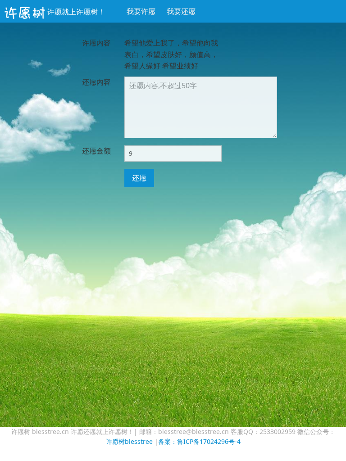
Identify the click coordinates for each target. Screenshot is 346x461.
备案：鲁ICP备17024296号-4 (199, 441)
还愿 (139, 178)
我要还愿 (181, 11)
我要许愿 (141, 11)
